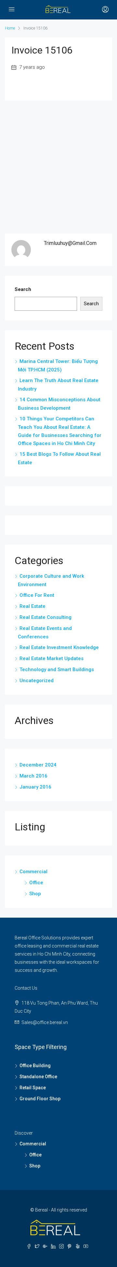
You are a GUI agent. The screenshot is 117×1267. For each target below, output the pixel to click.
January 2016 (35, 787)
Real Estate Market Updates (52, 658)
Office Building (35, 1065)
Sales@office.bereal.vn (44, 1022)
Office (36, 883)
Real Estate (33, 606)
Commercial (33, 872)
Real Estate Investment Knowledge (59, 647)
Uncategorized (37, 680)
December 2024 (38, 765)
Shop (35, 894)
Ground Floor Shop (40, 1098)
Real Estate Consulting (46, 617)
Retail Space (33, 1087)
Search (23, 289)
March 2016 (33, 776)
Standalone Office (38, 1076)
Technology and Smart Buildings (57, 669)
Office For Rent (37, 595)
